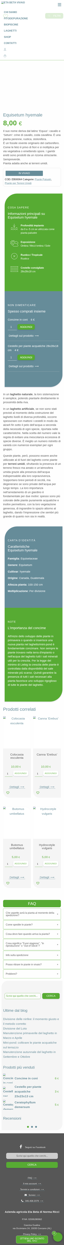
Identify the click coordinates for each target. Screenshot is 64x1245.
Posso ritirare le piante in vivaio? (24, 964)
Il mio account (30, 1183)
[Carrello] (32, 56)
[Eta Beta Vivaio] (14, 5)
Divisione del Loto (15, 1028)
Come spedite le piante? (19, 924)
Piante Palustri (43, 179)
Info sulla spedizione (17, 955)
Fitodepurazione (16, 18)
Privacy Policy (30, 1234)
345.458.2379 (31, 1201)
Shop (7, 37)
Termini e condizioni (30, 1189)
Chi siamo (10, 12)
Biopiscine (11, 24)
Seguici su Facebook (35, 1147)
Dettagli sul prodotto (21, 335)
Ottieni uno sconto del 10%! (32, 1239)
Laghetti (10, 30)
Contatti (10, 43)
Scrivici (31, 1195)
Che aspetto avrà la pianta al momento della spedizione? (30, 914)
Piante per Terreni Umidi (18, 183)
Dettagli (14, 786)
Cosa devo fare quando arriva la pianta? (28, 934)
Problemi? (11, 974)
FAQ (30, 1178)
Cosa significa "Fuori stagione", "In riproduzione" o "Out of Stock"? (25, 944)
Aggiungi (26, 327)
